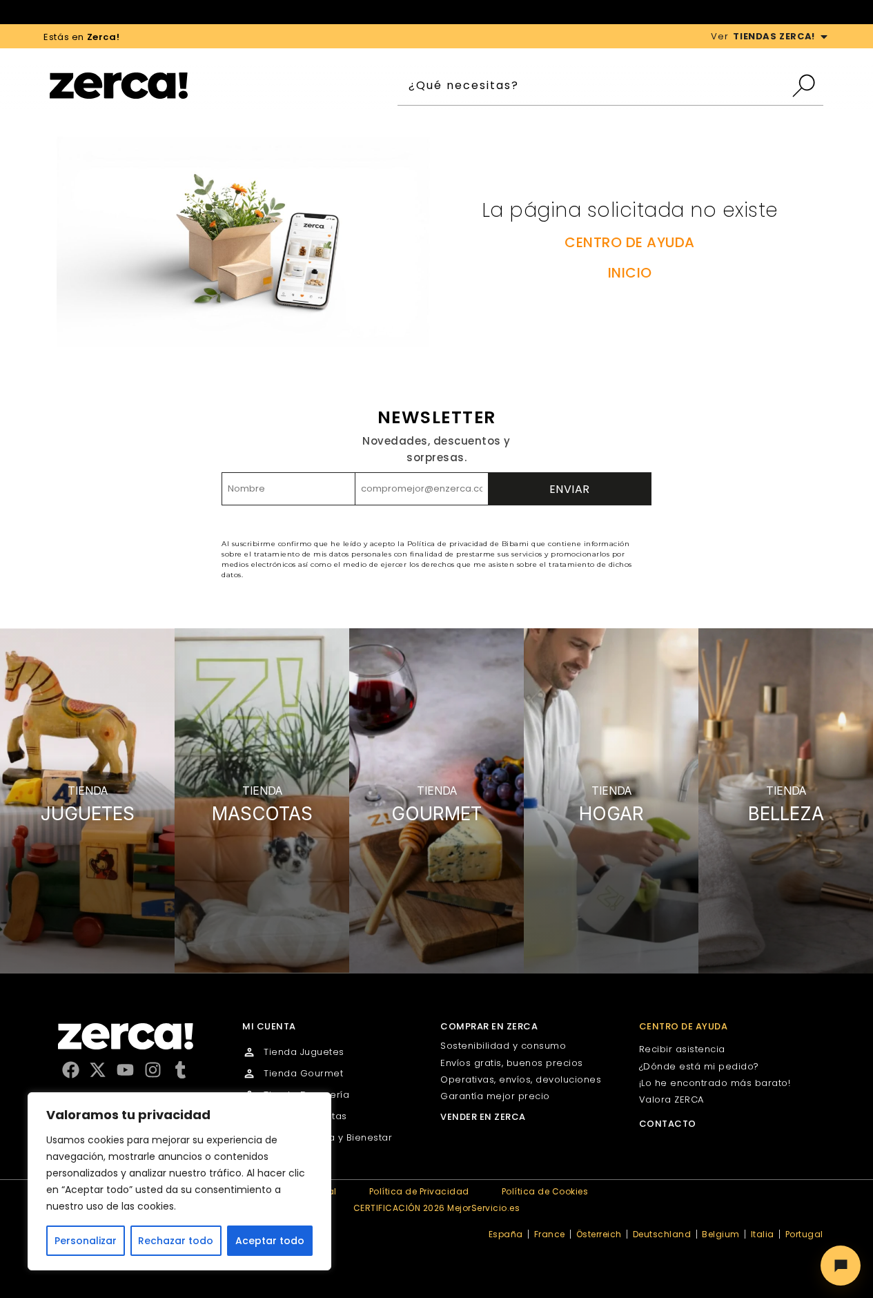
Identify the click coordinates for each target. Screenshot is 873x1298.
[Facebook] (70, 1069)
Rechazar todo (175, 1241)
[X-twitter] (97, 1069)
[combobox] (594, 86)
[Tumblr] (180, 1069)
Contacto (667, 1123)
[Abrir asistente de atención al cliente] (841, 1266)
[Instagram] (152, 1069)
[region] (179, 1181)
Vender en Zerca (483, 1116)
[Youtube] (125, 1069)
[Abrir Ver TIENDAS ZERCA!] (824, 36)
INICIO (630, 272)
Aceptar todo (269, 1241)
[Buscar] (807, 86)
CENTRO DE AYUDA (630, 242)
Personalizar (86, 1241)
